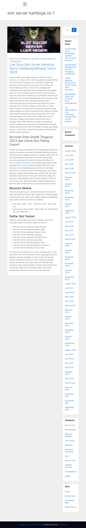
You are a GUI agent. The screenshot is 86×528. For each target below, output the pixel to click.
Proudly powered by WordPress (31, 525)
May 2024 (69, 297)
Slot (66, 456)
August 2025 (70, 217)
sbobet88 (20, 260)
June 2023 (69, 359)
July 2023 (69, 354)
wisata (68, 476)
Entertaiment (24, 59)
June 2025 (69, 226)
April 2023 (69, 367)
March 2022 (70, 383)
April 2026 (69, 168)
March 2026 (70, 173)
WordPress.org (71, 507)
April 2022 (69, 379)
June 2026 (69, 160)
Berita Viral (13, 59)
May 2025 (69, 230)
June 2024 (69, 292)
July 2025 (69, 222)
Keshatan (69, 445)
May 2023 (69, 363)
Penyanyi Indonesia (47, 59)
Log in (67, 492)
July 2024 (69, 288)
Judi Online (34, 59)
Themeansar (62, 525)
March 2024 (70, 306)
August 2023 (70, 350)
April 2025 (69, 235)
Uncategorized (15, 61)
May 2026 (69, 164)
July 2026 (69, 155)
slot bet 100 (70, 460)
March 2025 (70, 239)
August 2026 (70, 151)
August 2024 (70, 284)
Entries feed (70, 496)
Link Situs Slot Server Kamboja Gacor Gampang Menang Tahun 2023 (32, 68)
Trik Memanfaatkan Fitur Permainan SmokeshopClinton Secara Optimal (73, 114)
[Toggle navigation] (24, 4)
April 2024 (69, 301)
